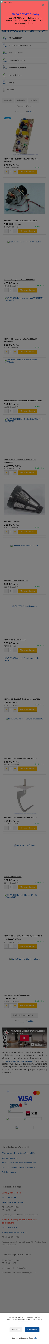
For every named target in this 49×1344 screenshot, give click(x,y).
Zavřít (24, 27)
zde (35, 1338)
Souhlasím (32, 1329)
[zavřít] (43, 5)
